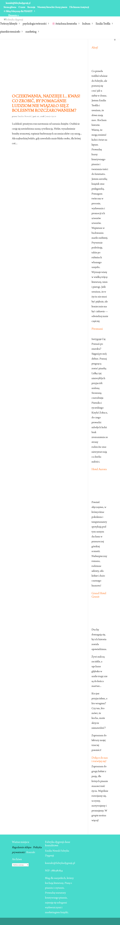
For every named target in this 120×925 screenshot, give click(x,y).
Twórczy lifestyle (8, 24)
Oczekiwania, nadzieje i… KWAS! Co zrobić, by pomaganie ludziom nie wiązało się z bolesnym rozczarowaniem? (46, 103)
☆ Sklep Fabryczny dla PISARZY (18, 11)
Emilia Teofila (103, 24)
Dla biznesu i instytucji (79, 7)
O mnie (21, 7)
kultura (86, 24)
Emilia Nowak (24, 116)
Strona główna (10, 7)
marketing (30, 32)
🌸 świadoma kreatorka (64, 24)
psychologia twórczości (34, 24)
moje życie (51, 116)
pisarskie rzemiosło (10, 32)
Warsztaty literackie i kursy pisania (52, 7)
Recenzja (31, 7)
